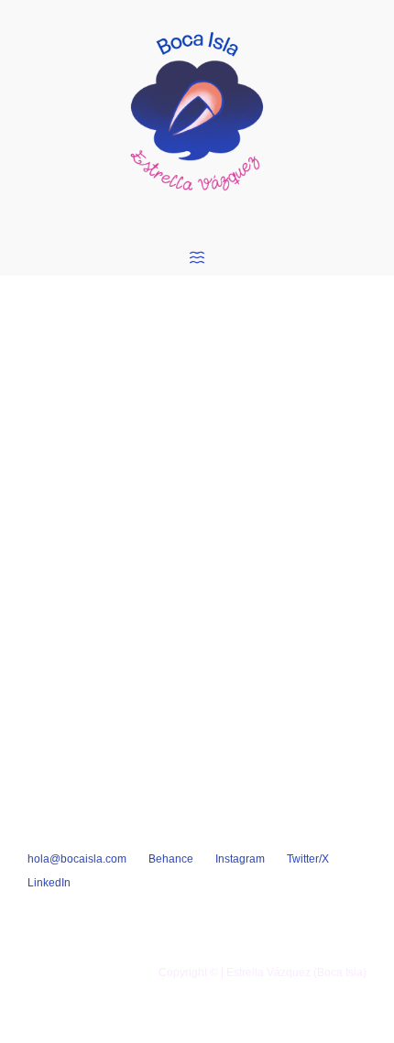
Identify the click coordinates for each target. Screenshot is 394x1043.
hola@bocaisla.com (76, 859)
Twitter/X (308, 859)
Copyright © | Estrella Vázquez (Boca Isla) (263, 972)
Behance (170, 859)
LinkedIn (49, 882)
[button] (197, 259)
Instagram (240, 859)
